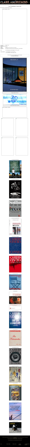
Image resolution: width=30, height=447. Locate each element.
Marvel (8, 7)
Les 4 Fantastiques (8, 51)
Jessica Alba (5, 7)
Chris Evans (2, 7)
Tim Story (11, 7)
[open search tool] (27, 2)
